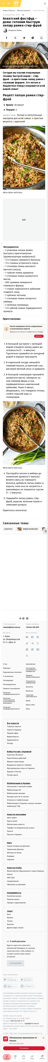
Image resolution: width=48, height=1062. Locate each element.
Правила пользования (11, 688)
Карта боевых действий (16, 758)
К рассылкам (15, 963)
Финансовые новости (15, 824)
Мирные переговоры (15, 762)
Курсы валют (12, 821)
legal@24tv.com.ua (32, 1024)
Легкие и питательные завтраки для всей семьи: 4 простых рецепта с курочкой (23, 118)
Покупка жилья (13, 899)
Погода (10, 743)
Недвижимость (14, 893)
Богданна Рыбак (15, 30)
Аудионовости (12, 740)
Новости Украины (14, 730)
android (10, 979)
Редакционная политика (12, 672)
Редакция (6, 668)
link (27, 637)
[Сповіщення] (45, 3)
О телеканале (8, 676)
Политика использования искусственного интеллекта (9, 701)
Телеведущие (8, 680)
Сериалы (10, 859)
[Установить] (24, 1043)
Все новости (13, 723)
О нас (5, 664)
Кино (9, 843)
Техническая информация (31, 682)
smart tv (10, 986)
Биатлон (10, 924)
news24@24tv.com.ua (11, 627)
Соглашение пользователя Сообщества (31, 669)
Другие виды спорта (15, 928)
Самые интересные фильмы (18, 846)
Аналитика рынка (14, 896)
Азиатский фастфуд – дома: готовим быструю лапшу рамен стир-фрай (39, 10)
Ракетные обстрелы (15, 755)
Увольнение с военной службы (19, 787)
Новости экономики (16, 814)
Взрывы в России (14, 772)
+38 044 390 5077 (32, 627)
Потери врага (12, 775)
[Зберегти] (41, 38)
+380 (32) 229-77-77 (17, 1021)
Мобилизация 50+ (14, 790)
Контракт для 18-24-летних (18, 797)
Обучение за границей (16, 884)
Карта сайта (30, 705)
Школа (9, 874)
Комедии (10, 856)
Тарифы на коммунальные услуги (20, 828)
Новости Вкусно (9, 10)
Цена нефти (12, 818)
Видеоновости (13, 737)
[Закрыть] (43, 1038)
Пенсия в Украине (14, 834)
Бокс (9, 914)
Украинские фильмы (15, 849)
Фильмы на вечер (14, 853)
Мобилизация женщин (16, 793)
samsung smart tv (27, 986)
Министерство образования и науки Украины (25, 871)
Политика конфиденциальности (11, 693)
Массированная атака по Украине (20, 768)
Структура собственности (31, 695)
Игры (28, 709)
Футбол (10, 918)
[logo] (16, 3)
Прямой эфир (12, 733)
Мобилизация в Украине (18, 783)
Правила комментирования (33, 676)
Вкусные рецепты (24, 10)
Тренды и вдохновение (16, 903)
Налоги (10, 831)
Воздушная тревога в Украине (19, 765)
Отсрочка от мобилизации (17, 800)
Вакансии (29, 691)
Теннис (10, 921)
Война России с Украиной (19, 752)
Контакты (29, 687)
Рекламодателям (9, 684)
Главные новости (14, 726)
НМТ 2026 (11, 878)
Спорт (10, 911)
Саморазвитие (13, 881)
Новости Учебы (14, 868)
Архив (28, 701)
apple (27, 979)
